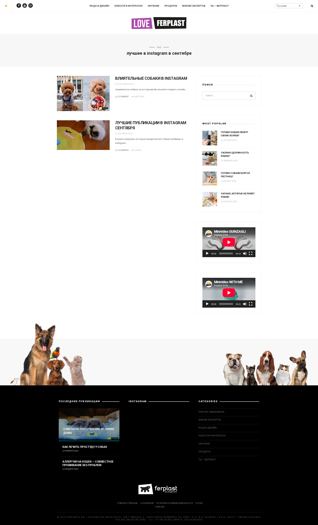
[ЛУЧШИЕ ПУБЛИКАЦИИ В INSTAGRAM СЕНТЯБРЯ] (83, 135)
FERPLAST (160, 507)
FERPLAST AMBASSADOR (211, 412)
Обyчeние (153, 6)
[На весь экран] (250, 253)
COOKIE (199, 503)
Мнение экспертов (193, 6)
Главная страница (127, 503)
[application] (228, 242)
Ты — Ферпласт (219, 6)
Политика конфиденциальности (174, 503)
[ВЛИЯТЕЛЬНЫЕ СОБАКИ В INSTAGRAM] (83, 93)
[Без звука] (245, 253)
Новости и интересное (128, 6)
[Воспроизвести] (207, 253)
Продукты (170, 6)
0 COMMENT (123, 97)
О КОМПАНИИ (147, 503)
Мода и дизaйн (99, 6)
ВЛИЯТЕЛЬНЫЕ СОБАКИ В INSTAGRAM (151, 78)
